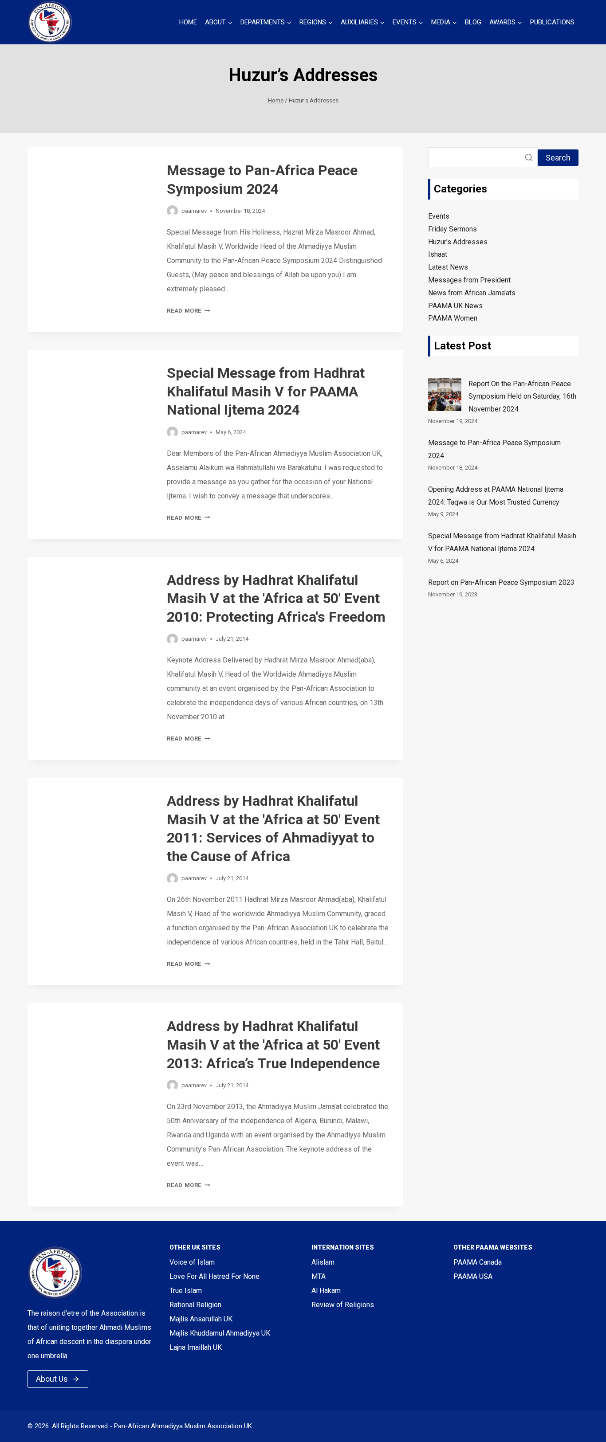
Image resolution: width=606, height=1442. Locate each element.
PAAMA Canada (477, 1262)
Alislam (322, 1262)
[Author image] (172, 210)
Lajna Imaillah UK (195, 1347)
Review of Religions (342, 1305)
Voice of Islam (192, 1262)
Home (188, 22)
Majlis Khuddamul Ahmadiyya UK (219, 1333)
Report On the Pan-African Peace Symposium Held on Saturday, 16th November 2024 (522, 397)
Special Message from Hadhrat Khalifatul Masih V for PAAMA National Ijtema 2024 (266, 391)
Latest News (448, 267)
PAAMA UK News (455, 306)
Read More (188, 310)
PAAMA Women (452, 318)
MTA (318, 1276)
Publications (552, 22)
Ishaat (437, 254)
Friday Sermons (452, 229)
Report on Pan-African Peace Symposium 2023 (501, 583)
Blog (473, 22)
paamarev (194, 211)
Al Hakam (326, 1290)
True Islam (185, 1290)
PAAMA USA (472, 1276)
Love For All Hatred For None (214, 1276)
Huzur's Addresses (458, 242)
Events (438, 216)
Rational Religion (195, 1305)
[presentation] (90, 189)
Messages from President (469, 280)
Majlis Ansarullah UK (200, 1319)
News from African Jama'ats (471, 293)
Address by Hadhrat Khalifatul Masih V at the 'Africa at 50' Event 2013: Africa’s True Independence (273, 1044)
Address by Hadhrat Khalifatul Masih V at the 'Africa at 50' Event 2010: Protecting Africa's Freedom (276, 598)
